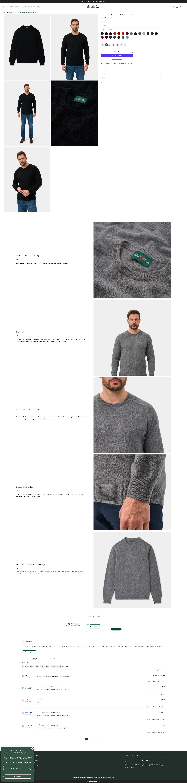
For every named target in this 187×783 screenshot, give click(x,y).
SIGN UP (79, 410)
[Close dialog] (120, 372)
